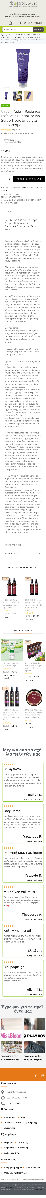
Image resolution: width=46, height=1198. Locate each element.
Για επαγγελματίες (12, 1123)
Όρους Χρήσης (9, 1187)
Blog (23, 1117)
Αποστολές (22, 1142)
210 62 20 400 (14, 1104)
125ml (16, 194)
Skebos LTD (38, 1189)
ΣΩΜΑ (4, 190)
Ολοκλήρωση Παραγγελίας (16, 1173)
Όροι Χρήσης (31, 1123)
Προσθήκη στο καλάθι (29, 179)
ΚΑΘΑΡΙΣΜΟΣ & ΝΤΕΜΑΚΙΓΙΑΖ (27, 188)
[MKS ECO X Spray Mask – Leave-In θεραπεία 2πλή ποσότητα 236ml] (12, 587)
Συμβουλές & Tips (12, 1153)
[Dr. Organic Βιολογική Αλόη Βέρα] (12, 650)
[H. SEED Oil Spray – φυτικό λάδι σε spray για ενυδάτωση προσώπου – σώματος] (12, 696)
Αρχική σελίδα (7, 35)
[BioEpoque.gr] (23, 4)
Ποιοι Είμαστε (10, 1117)
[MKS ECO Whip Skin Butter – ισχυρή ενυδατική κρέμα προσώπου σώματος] (34, 696)
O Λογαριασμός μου (13, 1167)
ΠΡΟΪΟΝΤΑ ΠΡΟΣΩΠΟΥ (26, 35)
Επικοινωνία (9, 1128)
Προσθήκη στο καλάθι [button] (10, 677)
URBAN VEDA (15, 197)
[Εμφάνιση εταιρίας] (23, 141)
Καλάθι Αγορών (33, 1167)
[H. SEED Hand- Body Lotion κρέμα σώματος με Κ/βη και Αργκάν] (34, 650)
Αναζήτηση (38, 29)
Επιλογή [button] (7, 617)
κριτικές (16, 130)
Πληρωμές (8, 1142)
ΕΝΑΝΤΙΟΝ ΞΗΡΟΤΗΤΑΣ (24, 200)
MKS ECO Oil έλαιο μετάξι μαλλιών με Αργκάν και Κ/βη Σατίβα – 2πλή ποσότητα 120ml (33, 605)
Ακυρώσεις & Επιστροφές (16, 1148)
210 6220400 (34, 23)
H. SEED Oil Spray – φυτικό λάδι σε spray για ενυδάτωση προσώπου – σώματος (11, 715)
